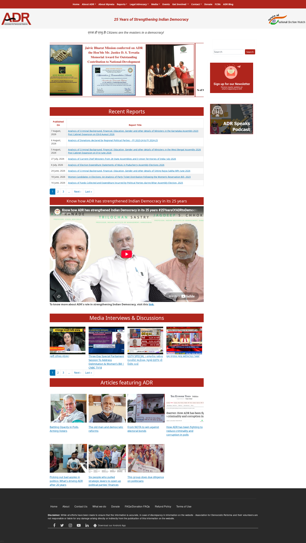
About (65, 506)
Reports (121, 4)
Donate (208, 4)
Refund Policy (163, 506)
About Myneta (106, 4)
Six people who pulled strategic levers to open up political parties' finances (105, 481)
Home (76, 4)
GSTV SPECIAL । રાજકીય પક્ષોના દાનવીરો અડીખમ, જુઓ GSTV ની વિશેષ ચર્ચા (145, 360)
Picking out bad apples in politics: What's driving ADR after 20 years (66, 481)
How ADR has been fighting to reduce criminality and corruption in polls (184, 430)
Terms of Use (183, 506)
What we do (99, 506)
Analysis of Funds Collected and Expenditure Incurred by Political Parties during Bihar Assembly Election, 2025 (125, 182)
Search (250, 51)
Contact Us (80, 506)
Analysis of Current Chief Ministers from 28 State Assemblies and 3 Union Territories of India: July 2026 (122, 158)
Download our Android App (111, 525)
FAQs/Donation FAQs (137, 506)
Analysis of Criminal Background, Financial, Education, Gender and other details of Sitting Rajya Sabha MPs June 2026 (129, 170)
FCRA (218, 4)
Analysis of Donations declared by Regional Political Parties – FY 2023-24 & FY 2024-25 (113, 140)
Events (166, 4)
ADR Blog (228, 4)
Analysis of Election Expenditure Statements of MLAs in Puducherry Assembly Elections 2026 (116, 164)
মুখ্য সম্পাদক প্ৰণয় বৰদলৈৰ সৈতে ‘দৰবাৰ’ (183, 356)
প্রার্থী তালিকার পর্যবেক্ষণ (59, 356)
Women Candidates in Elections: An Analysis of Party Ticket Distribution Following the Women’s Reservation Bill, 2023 (129, 176)
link (151, 304)
